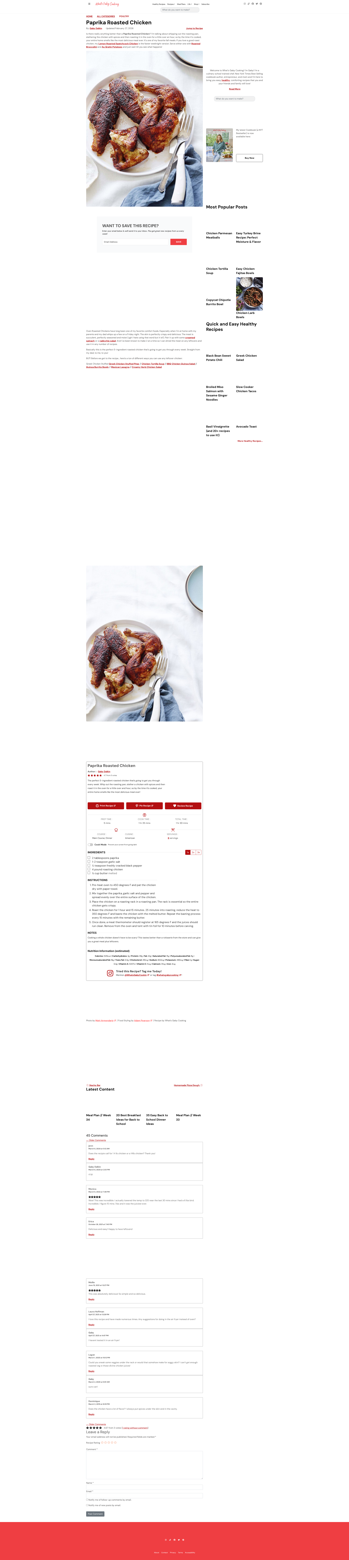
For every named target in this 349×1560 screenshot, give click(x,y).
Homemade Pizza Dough (187, 1085)
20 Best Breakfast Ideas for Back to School (128, 1119)
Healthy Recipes (158, 4)
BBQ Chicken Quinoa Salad (181, 363)
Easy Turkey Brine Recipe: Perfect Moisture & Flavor (248, 237)
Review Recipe (185, 805)
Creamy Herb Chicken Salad (147, 367)
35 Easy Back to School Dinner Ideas (157, 1119)
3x (198, 852)
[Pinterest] (261, 4)
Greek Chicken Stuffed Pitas (124, 363)
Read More (234, 89)
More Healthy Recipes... (250, 441)
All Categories (106, 16)
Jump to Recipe (194, 28)
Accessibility (190, 1552)
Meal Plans (181, 4)
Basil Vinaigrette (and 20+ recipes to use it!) (218, 431)
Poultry (124, 16)
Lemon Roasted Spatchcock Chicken (118, 43)
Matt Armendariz (104, 1020)
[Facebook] (253, 4)
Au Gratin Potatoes (112, 46)
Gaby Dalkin (96, 28)
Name (90, 1482)
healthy (226, 80)
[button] (89, 775)
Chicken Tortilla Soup (153, 363)
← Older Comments (96, 1140)
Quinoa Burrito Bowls (97, 367)
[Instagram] (245, 4)
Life (189, 4)
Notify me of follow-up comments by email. (109, 1499)
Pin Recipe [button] (145, 805)
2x (193, 852)
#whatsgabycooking (168, 975)
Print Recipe (106, 805)
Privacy (173, 1552)
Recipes (170, 4)
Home (89, 16)
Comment (92, 1449)
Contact (164, 1552)
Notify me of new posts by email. (104, 1505)
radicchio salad (108, 340)
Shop (196, 4)
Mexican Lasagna (120, 367)
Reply (91, 1158)
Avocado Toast (246, 426)
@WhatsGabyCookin (136, 975)
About (156, 1552)
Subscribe (205, 4)
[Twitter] (257, 4)
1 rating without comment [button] (135, 1427)
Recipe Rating (93, 1442)
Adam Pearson (142, 1020)
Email (89, 1491)
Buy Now (249, 158)
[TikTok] (249, 4)
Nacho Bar (94, 1085)
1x (188, 852)
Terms (180, 1552)
